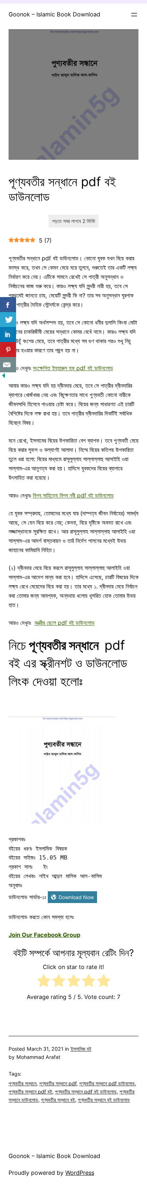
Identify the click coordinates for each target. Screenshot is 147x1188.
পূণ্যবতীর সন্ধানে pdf (57, 1083)
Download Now (76, 897)
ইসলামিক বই (81, 1049)
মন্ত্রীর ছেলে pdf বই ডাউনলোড (65, 622)
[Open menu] (134, 14)
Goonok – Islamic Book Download (54, 14)
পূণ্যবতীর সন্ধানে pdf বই (30, 1091)
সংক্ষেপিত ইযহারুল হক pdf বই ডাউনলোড (73, 368)
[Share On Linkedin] (8, 334)
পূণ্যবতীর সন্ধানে (22, 1083)
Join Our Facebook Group (44, 934)
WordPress (79, 1172)
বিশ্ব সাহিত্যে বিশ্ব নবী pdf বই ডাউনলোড (73, 495)
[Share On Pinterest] (8, 349)
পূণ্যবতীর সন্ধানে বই (58, 1100)
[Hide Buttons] (3, 377)
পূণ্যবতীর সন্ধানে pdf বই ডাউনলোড (86, 1091)
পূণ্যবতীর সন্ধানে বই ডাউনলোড (104, 1100)
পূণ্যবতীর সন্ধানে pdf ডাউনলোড (107, 1083)
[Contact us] (8, 364)
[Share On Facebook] (8, 304)
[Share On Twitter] (8, 319)
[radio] (43, 982)
